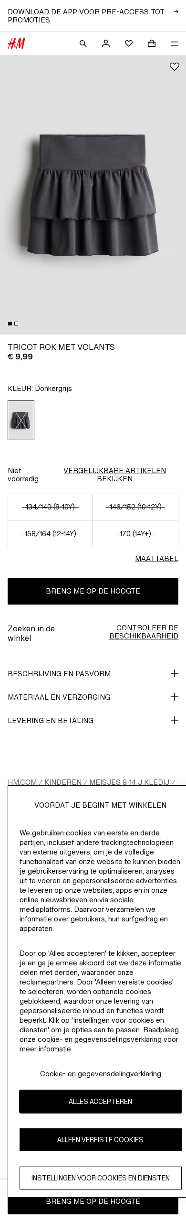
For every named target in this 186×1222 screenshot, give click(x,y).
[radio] (21, 420)
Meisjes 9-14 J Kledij (129, 782)
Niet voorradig (23, 474)
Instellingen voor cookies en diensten (100, 1178)
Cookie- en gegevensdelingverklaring (100, 1074)
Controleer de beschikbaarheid (143, 632)
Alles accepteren (100, 1101)
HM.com (22, 782)
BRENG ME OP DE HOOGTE (93, 591)
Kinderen (63, 782)
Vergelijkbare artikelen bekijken (114, 474)
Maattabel (156, 558)
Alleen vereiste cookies (100, 1139)
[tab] (10, 323)
